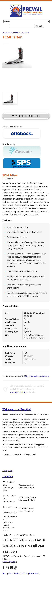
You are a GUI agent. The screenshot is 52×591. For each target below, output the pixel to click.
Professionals (34, 574)
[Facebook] (3, 568)
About (10, 574)
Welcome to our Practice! (16, 409)
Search (39, 26)
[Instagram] (7, 568)
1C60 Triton (25, 33)
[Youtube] (15, 568)
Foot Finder (14, 33)
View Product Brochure (26, 116)
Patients (5, 33)
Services (17, 574)
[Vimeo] (11, 568)
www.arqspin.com (17, 392)
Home (4, 574)
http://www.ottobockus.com (37, 376)
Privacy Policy (7, 471)
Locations (7, 476)
